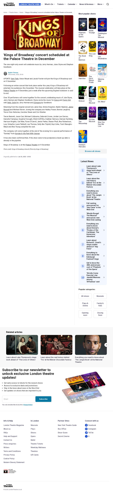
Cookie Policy (9, 459)
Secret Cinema (63, 436)
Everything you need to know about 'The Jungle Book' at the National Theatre (89, 359)
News (21, 12)
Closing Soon (100, 314)
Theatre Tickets (37, 444)
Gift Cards (35, 455)
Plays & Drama (85, 304)
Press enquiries (10, 444)
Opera (33, 436)
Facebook (92, 425)
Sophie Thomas (13, 72)
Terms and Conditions (12, 451)
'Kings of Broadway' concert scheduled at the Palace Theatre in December (49, 12)
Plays (33, 429)
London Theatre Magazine (14, 425)
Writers (6, 447)
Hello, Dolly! (12, 103)
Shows (33, 433)
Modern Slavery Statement (14, 462)
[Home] (9, 4)
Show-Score (63, 433)
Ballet (33, 440)
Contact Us (8, 440)
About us (7, 429)
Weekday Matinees (38, 447)
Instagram (92, 429)
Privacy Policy (27, 405)
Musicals (100, 296)
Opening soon (85, 314)
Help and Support (10, 436)
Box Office (62, 429)
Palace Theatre (9, 91)
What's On (49, 4)
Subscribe (43, 399)
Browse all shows (92, 151)
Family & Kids (100, 304)
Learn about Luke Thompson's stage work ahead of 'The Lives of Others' (21, 358)
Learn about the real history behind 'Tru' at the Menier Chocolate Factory (56, 358)
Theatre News (13, 12)
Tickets (60, 4)
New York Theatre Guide (67, 425)
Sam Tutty (15, 79)
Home (5, 12)
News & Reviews (86, 4)
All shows (85, 296)
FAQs (6, 433)
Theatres (34, 451)
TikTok (90, 433)
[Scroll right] (106, 345)
